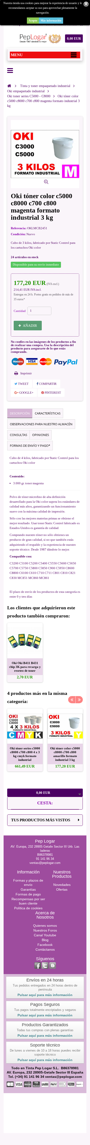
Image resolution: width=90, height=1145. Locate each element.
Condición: (18, 234)
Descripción (20, 413)
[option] (25, 652)
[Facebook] (37, 965)
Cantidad (20, 311)
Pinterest (52, 392)
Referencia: (18, 228)
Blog (45, 940)
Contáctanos (45, 949)
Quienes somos (45, 925)
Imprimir (26, 373)
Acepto (33, 20)
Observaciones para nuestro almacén (41, 424)
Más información (51, 20)
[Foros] (52, 965)
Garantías (28, 889)
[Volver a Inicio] (9, 85)
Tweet (23, 384)
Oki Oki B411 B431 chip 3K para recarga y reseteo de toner (25, 666)
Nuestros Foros (45, 930)
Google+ (25, 392)
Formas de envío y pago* (30, 445)
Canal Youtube (45, 935)
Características (47, 413)
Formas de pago (28, 894)
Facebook (45, 945)
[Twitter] (45, 965)
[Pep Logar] (39, 38)
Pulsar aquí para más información (45, 995)
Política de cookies (28, 908)
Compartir (47, 384)
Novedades (62, 885)
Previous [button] (71, 699)
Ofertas (61, 889)
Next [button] (79, 699)
